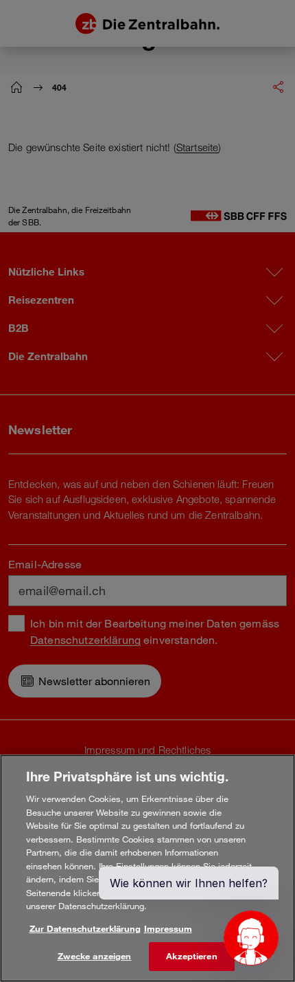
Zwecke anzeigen (95, 955)
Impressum (168, 928)
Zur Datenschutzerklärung (85, 928)
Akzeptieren (191, 955)
